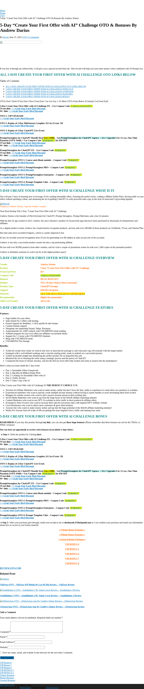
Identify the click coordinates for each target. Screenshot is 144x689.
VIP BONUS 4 (72, 544)
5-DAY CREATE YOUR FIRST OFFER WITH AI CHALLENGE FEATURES (39, 94)
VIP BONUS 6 (72, 554)
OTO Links (25, 687)
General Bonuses (7, 680)
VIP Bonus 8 (6, 662)
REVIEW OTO (11, 4)
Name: (3, 637)
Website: (4, 647)
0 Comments (33, 37)
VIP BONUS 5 (72, 549)
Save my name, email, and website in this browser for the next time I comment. (38, 652)
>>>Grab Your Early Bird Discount (28, 108)
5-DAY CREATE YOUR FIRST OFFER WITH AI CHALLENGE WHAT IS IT (39, 89)
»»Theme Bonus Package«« (72, 530)
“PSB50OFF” (48, 140)
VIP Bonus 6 (6, 667)
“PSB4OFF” (60, 150)
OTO (24, 37)
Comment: (5, 632)
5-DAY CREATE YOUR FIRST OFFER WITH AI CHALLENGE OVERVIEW (40, 91)
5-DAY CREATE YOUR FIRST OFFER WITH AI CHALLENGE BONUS (38, 96)
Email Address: (7, 642)
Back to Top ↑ (52, 687)
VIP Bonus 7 (6, 665)
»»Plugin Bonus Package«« (72, 534)
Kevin (6, 37)
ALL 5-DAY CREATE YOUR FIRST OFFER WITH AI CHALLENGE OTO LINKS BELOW (46, 86)
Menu (2, 10)
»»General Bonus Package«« (72, 539)
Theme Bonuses (7, 675)
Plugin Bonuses (7, 678)
